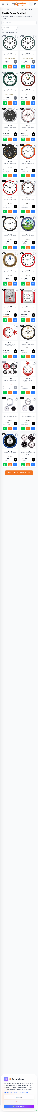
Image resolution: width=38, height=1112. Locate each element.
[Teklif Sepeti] (35, 4)
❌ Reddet (19, 1102)
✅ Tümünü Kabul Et (19, 1106)
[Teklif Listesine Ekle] (10, 66)
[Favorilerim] (31, 4)
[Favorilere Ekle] (16, 37)
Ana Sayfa (3, 9)
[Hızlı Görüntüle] (15, 66)
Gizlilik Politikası (23, 1092)
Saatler (10, 9)
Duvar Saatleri (17, 9)
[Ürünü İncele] (15, 62)
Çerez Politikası (8, 1092)
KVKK (15, 1092)
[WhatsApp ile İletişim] (5, 66)
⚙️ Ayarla (19, 1097)
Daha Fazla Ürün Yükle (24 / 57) (19, 473)
